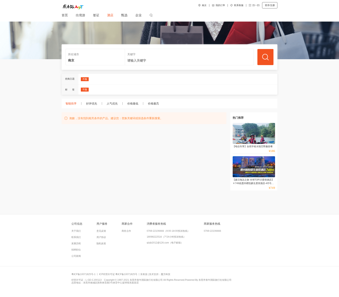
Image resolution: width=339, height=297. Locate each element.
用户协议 (101, 237)
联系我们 (76, 237)
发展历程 (76, 243)
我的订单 (220, 5)
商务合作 (126, 231)
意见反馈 (101, 231)
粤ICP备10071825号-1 (83, 274)
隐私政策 (101, 243)
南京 (204, 5)
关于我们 (76, 231)
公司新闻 (76, 256)
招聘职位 (76, 250)
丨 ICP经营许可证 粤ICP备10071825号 (116, 274)
